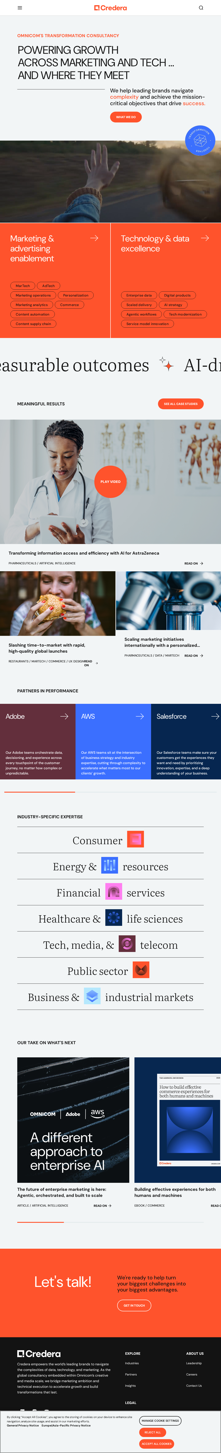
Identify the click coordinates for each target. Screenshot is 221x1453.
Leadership (194, 1363)
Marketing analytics (32, 305)
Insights (130, 1386)
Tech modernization (185, 314)
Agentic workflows (141, 314)
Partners (131, 1374)
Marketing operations (33, 295)
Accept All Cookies (157, 1444)
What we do (126, 117)
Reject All (153, 1432)
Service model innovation (147, 324)
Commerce (69, 305)
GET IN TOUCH (134, 1305)
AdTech (48, 286)
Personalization (75, 295)
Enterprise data (139, 295)
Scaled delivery (139, 305)
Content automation (32, 314)
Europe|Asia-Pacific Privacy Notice (66, 1425)
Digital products (177, 295)
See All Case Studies (181, 404)
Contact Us (194, 1386)
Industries (132, 1363)
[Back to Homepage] (110, 7)
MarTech (23, 286)
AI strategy (173, 305)
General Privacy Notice (23, 1425)
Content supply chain (33, 324)
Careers (191, 1374)
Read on (191, 563)
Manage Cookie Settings (160, 1421)
